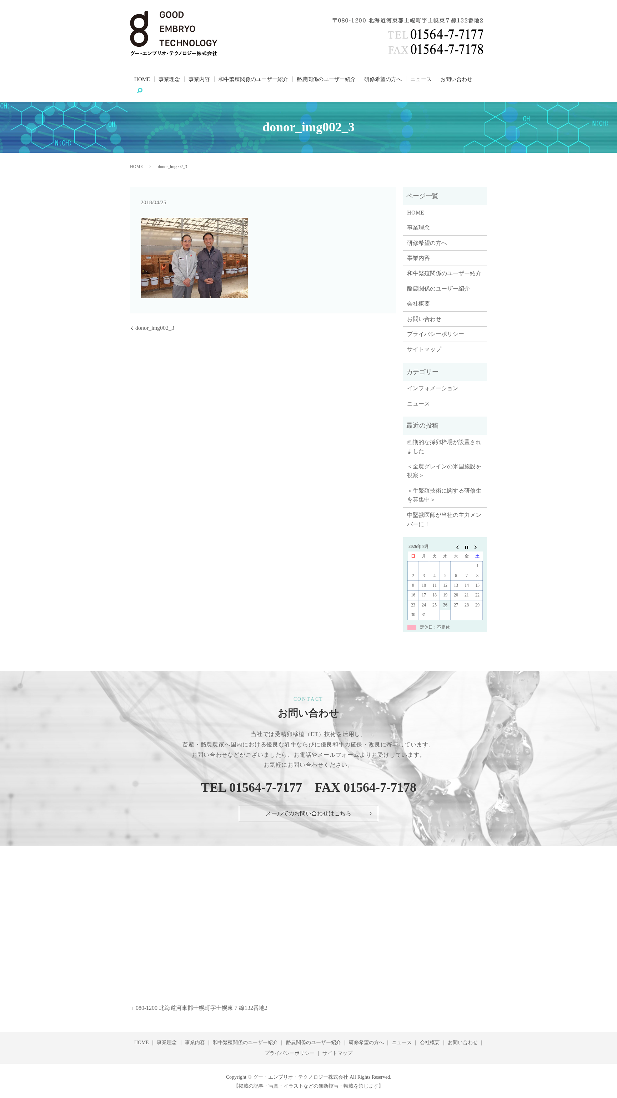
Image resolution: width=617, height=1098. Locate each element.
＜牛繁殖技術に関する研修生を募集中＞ (444, 495)
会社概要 (418, 304)
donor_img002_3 (154, 328)
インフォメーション (432, 388)
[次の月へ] (477, 546)
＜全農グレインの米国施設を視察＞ (444, 471)
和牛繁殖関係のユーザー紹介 (253, 79)
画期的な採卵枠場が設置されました (444, 446)
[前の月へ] (456, 546)
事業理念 (169, 79)
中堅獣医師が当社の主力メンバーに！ (444, 519)
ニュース (421, 79)
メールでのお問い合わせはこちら (308, 813)
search (144, 91)
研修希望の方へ (383, 79)
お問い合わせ (456, 79)
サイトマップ (424, 349)
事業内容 (199, 79)
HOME (142, 79)
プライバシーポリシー (435, 334)
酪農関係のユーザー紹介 (326, 79)
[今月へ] (466, 546)
